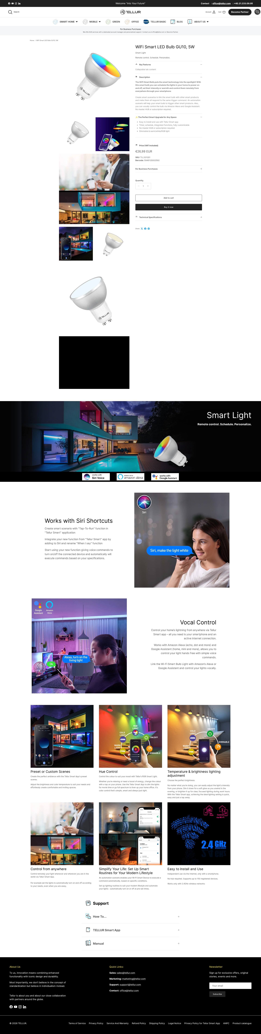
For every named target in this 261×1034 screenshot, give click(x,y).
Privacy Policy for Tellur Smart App (202, 1023)
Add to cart (169, 198)
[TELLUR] (130, 12)
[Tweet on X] (142, 229)
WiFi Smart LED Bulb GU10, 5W (47, 40)
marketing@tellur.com (134, 978)
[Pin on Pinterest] (149, 229)
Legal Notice (174, 1023)
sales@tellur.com (126, 972)
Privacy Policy (96, 1023)
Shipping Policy (157, 1023)
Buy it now (168, 207)
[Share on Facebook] (145, 229)
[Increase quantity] (148, 186)
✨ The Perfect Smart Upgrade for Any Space (155, 117)
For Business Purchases (146, 169)
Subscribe (217, 994)
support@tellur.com (130, 984)
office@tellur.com (129, 990)
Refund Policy (139, 1023)
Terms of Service (77, 1023)
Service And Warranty (118, 1023)
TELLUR (22, 1023)
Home (32, 40)
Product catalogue (242, 1023)
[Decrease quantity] (138, 186)
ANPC (226, 1023)
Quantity (139, 180)
